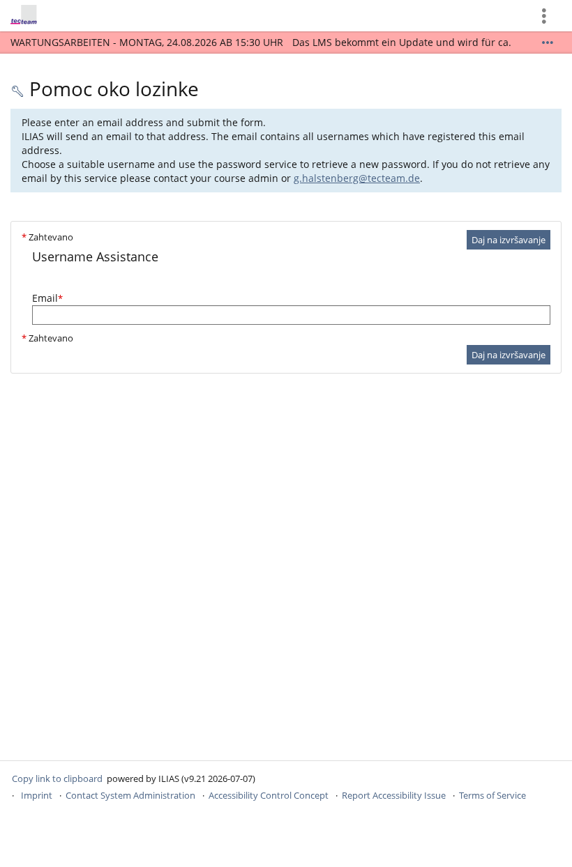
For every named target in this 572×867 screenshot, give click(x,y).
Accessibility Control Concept (269, 795)
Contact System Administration (130, 795)
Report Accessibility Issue (394, 795)
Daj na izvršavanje (508, 239)
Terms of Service (492, 795)
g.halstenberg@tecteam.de (357, 178)
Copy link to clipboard (57, 778)
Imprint (36, 795)
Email (47, 298)
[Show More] (547, 42)
